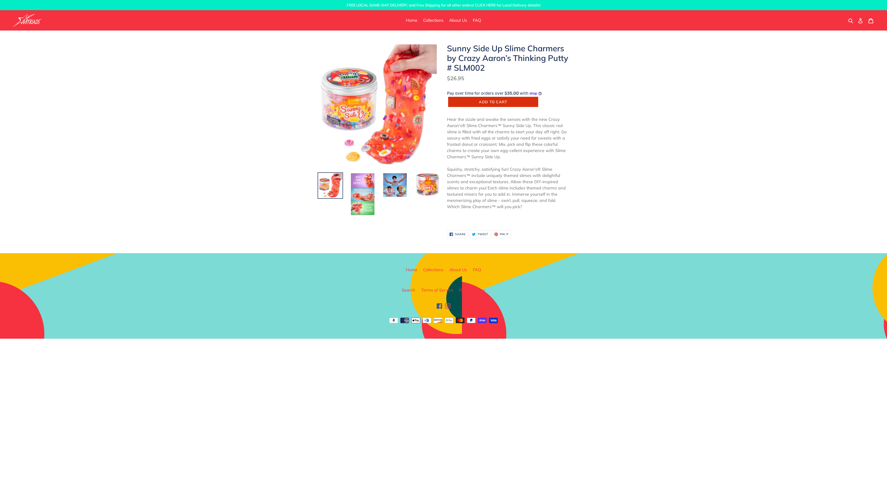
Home (411, 269)
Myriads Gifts (448, 336)
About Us (458, 269)
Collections (433, 269)
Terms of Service (437, 290)
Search (408, 290)
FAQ (477, 269)
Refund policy (472, 290)
